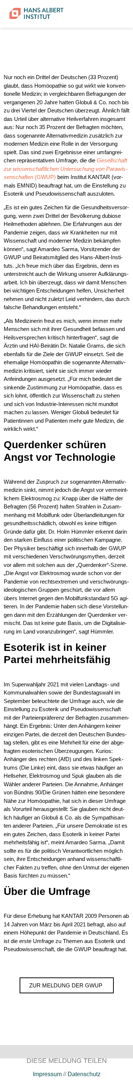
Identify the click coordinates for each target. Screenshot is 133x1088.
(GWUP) (65, 168)
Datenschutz (84, 1074)
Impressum (47, 1074)
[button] (102, 14)
